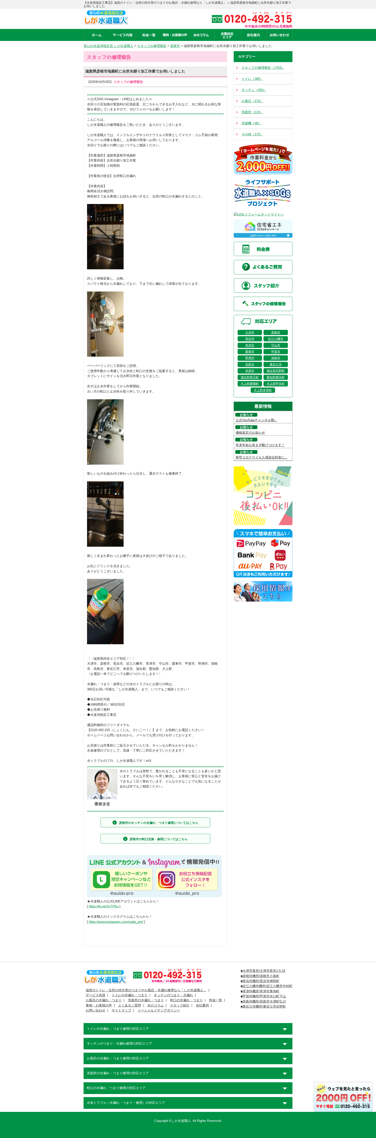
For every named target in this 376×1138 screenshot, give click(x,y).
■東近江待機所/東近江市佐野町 (263, 1006)
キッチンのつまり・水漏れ (173, 995)
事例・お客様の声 (99, 1005)
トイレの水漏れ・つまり (130, 995)
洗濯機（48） (251, 123)
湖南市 (275, 358)
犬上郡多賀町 (263, 390)
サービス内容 (95, 995)
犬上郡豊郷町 (250, 383)
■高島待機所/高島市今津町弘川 (263, 1001)
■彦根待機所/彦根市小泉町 (260, 976)
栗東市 (249, 351)
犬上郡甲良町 (276, 383)
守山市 (275, 345)
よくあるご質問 (129, 1005)
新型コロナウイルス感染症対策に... (261, 457)
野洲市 (249, 358)
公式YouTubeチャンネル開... (256, 420)
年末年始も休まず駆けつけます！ (260, 445)
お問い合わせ (95, 1010)
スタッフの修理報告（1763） (263, 67)
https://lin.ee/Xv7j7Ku (104, 906)
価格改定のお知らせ (250, 432)
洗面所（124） (252, 112)
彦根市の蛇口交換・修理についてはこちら (159, 839)
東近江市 (276, 364)
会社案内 (202, 1005)
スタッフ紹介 (180, 1005)
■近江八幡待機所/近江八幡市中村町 (266, 986)
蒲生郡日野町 (276, 371)
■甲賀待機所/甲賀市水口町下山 (263, 996)
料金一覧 (215, 1000)
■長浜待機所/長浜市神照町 (260, 981)
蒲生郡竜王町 (250, 377)
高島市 (249, 364)
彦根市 (275, 332)
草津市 (249, 345)
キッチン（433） (254, 90)
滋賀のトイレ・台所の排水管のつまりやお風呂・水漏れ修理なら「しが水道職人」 (146, 990)
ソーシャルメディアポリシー (159, 1010)
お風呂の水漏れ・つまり (104, 1000)
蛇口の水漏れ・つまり (186, 1000)
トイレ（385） (252, 79)
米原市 (249, 371)
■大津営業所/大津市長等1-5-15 (263, 971)
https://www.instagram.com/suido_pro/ (116, 922)
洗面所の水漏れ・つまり (146, 1000)
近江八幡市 (275, 339)
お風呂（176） (252, 101)
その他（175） (252, 134)
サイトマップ (121, 1010)
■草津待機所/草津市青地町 (260, 991)
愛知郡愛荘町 (276, 377)
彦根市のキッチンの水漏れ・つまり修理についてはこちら (158, 822)
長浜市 (249, 339)
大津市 (249, 332)
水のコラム (155, 1005)
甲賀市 (275, 351)
